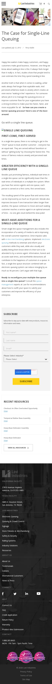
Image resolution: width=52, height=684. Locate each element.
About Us (6, 561)
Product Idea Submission (13, 629)
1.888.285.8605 (8, 640)
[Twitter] (16, 594)
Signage (5, 526)
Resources (6, 550)
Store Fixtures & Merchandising (15, 531)
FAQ (4, 610)
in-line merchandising (15, 239)
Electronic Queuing (10, 516)
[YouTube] (39, 593)
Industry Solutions (10, 545)
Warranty (6, 624)
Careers (5, 571)
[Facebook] (5, 593)
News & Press (8, 580)
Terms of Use (26, 675)
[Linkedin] (28, 593)
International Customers (12, 575)
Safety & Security (9, 536)
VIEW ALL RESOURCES (17, 447)
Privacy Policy (26, 671)
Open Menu (4, 3)
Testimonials (7, 566)
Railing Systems (9, 540)
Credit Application (9, 615)
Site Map (26, 679)
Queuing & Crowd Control (13, 521)
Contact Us (7, 605)
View (6, 411)
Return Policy (7, 619)
